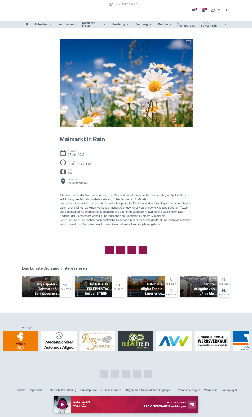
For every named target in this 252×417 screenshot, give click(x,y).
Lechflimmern (67, 24)
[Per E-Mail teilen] (143, 250)
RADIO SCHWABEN (209, 24)
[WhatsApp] (46, 10)
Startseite (27, 24)
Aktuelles (40, 24)
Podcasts (164, 24)
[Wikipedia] (53, 10)
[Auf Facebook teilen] (109, 250)
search (228, 10)
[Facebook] (25, 10)
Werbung (118, 24)
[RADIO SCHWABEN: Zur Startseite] (126, 10)
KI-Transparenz (186, 24)
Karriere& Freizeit (88, 24)
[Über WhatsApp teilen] (131, 250)
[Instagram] (32, 10)
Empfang (141, 24)
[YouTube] (39, 10)
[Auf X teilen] (120, 250)
